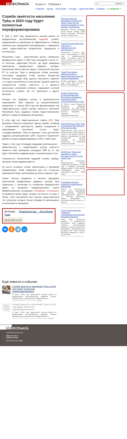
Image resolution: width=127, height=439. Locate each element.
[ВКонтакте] (5, 229)
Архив (50, 9)
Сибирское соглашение (46, 191)
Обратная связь (12, 336)
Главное (39, 9)
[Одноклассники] (12, 229)
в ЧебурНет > (114, 9)
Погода (72, 9)
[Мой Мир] (24, 229)
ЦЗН (50, 120)
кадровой (43, 39)
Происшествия (86, 9)
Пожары (100, 9)
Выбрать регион (12, 338)
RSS (21, 341)
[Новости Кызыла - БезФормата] (15, 3)
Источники (60, 9)
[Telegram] (18, 229)
